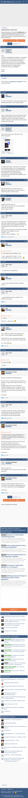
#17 (26, 402)
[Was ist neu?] (23, 1)
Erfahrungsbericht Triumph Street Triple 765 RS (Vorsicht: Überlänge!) (14, 624)
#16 (26, 369)
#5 (26, 158)
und (7, 418)
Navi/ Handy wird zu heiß (10, 704)
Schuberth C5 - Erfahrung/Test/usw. (13, 719)
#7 (26, 195)
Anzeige (4, 78)
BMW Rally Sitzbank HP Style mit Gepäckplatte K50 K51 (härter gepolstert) (14, 577)
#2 (26, 92)
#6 (26, 180)
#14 (26, 325)
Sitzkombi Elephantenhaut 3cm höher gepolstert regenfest (13, 555)
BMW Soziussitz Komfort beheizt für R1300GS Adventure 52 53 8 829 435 (14, 640)
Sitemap (9, 791)
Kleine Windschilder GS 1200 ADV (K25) (14, 679)
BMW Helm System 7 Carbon (11, 740)
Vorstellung (7, 711)
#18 (26, 422)
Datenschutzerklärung (6, 792)
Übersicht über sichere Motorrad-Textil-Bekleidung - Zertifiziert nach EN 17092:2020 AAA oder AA (14, 759)
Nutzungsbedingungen (17, 791)
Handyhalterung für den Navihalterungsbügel (10, 693)
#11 (26, 274)
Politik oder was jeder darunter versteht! (14, 616)
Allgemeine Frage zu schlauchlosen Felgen (15, 689)
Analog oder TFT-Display (10, 631)
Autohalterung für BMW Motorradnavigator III (14, 656)
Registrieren (14, 609)
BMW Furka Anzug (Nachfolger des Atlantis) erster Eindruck (13, 751)
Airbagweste (7, 730)
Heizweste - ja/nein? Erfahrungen (12, 755)
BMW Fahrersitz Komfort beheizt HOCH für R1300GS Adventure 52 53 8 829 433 (15, 646)
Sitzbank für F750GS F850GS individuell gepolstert (12, 536)
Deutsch (11, 789)
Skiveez (16, 115)
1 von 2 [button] (9, 43)
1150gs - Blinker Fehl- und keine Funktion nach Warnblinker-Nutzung (15, 620)
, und (8, 237)
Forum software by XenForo (12, 795)
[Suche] (26, 1)
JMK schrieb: (5, 360)
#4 (26, 125)
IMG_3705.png (5, 152)
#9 (26, 241)
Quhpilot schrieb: (6, 251)
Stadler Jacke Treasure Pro (11, 743)
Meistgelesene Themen (8, 717)
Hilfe (13, 792)
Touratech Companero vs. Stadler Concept (15, 737)
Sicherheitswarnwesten (10, 723)
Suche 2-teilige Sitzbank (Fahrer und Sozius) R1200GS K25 (13, 546)
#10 (26, 261)
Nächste (15, 43)
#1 (26, 47)
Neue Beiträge (5, 614)
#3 (26, 106)
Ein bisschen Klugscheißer (11, 627)
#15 (26, 350)
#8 (26, 213)
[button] (1, 2)
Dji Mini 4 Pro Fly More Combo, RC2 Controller (14, 659)
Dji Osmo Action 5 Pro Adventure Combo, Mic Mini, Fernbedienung (15, 663)
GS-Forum (4, 789)
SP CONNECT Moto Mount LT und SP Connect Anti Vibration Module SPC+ (15, 651)
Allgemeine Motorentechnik (11, 682)
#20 (26, 475)
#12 (26, 288)
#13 (26, 306)
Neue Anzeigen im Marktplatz (10, 636)
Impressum (3, 791)
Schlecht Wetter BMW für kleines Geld (14, 686)
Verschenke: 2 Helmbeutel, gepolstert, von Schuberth (12, 566)
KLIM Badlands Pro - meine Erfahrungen (14, 733)
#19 (26, 459)
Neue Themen (5, 676)
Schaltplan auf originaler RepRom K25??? (14, 700)
